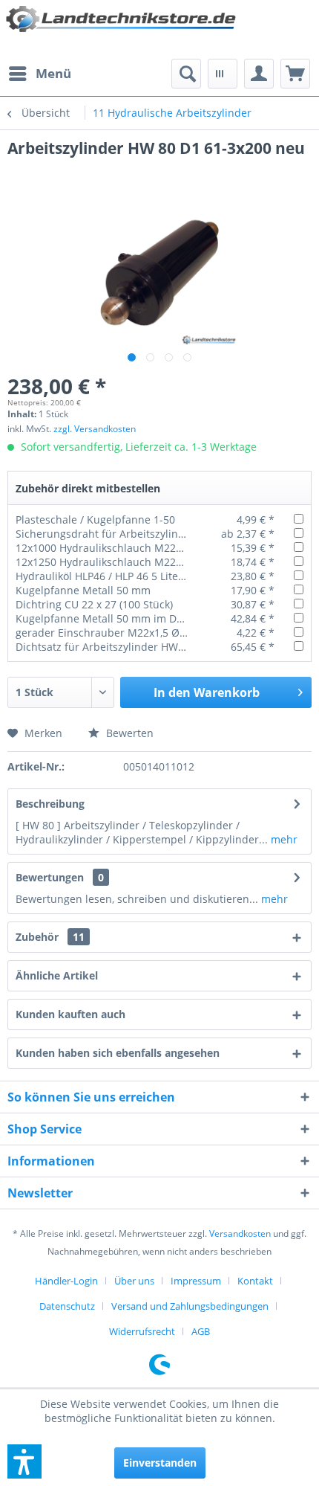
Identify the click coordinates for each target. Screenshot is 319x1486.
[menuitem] (39, 74)
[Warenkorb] (295, 74)
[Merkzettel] (222, 74)
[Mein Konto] (259, 74)
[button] (24, 1461)
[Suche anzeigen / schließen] (186, 74)
